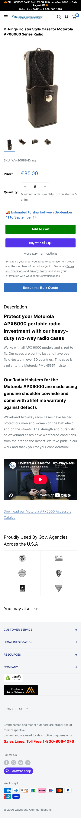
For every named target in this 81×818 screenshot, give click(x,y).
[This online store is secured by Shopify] (13, 676)
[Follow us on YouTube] (20, 762)
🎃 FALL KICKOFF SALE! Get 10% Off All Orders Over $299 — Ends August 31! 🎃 (40, 4)
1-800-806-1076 (52, 9)
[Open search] (59, 17)
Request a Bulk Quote (40, 288)
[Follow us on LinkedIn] (28, 762)
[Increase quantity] (45, 187)
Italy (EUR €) (14, 708)
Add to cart (40, 229)
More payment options (40, 253)
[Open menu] (6, 16)
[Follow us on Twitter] (13, 762)
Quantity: (11, 192)
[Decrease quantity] (25, 187)
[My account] (66, 17)
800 (50, 741)
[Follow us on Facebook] (6, 762)
